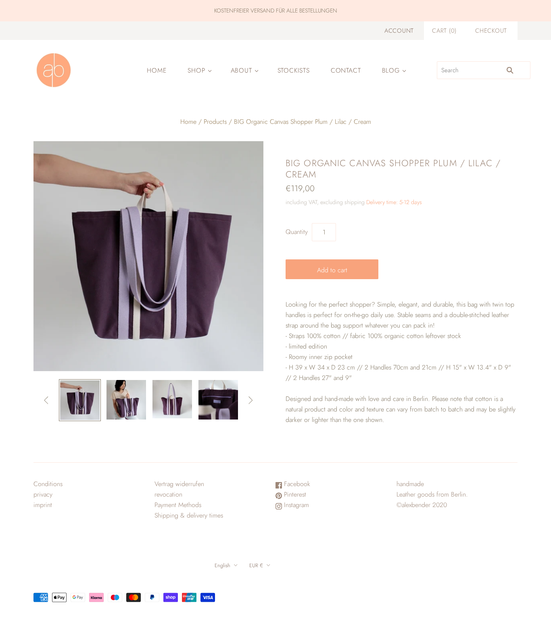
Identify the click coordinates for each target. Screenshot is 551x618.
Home (157, 70)
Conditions (48, 484)
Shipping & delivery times (188, 515)
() (444, 30)
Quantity (297, 231)
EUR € (256, 565)
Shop (196, 70)
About (241, 70)
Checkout (491, 30)
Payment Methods (177, 504)
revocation (168, 494)
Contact (346, 70)
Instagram (295, 504)
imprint (42, 504)
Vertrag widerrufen (179, 484)
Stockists (294, 70)
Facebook (296, 484)
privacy (42, 494)
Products (215, 121)
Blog (391, 70)
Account (399, 30)
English (222, 565)
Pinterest (294, 494)
